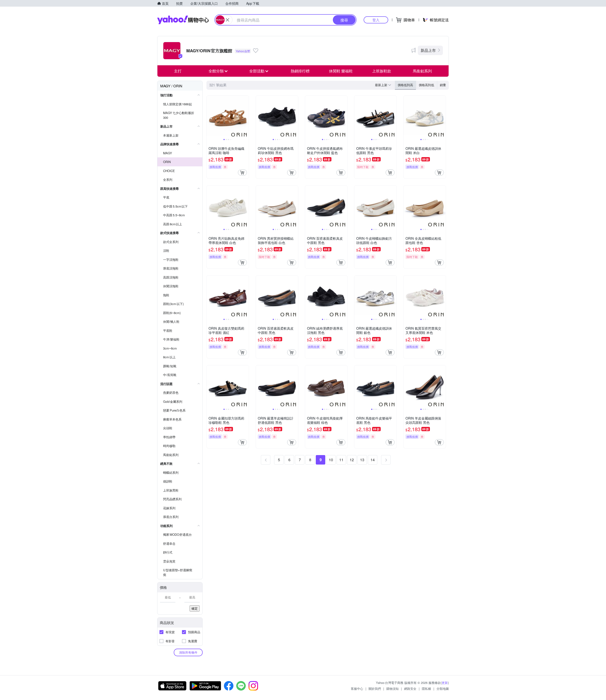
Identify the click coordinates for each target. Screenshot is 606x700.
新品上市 (428, 50)
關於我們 (375, 688)
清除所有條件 (188, 652)
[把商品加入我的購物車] (242, 172)
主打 (178, 71)
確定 (195, 608)
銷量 (443, 85)
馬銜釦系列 (422, 71)
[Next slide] (246, 117)
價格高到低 (426, 85)
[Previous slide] (210, 117)
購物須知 (392, 688)
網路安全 (410, 688)
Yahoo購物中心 (183, 20)
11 (341, 459)
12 (352, 459)
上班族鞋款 (381, 71)
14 (372, 459)
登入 (375, 19)
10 (331, 459)
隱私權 (426, 688)
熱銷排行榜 (300, 71)
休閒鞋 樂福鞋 (341, 71)
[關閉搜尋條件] (227, 20)
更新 (445, 682)
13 (362, 459)
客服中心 (357, 688)
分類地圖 (443, 688)
